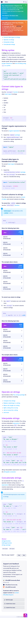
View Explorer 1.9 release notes (10, 15)
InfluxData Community (11, 585)
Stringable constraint (10, 472)
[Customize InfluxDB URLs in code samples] (24, 2)
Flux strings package (19, 395)
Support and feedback (11, 564)
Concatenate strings (9, 44)
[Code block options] (25, 70)
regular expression (14, 131)
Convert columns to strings (12, 194)
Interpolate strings (9, 42)
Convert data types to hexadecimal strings (10, 160)
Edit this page (9, 600)
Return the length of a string (11, 405)
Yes (19, 555)
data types (11, 548)
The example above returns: (10, 262)
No (24, 555)
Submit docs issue (10, 603)
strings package (6, 545)
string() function (6, 541)
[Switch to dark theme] (26, 2)
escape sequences (7, 63)
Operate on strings (9, 39)
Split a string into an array (11, 408)
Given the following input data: (10, 228)
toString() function (7, 543)
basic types (8, 94)
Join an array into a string (11, 410)
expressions (16, 423)
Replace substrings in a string (12, 403)
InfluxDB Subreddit (10, 587)
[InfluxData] (2, 2)
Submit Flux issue (10, 607)
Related (4, 539)
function (12, 92)
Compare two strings (9, 401)
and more (6, 412)
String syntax (8, 50)
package (15, 135)
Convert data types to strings (12, 37)
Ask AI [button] (25, 616)
